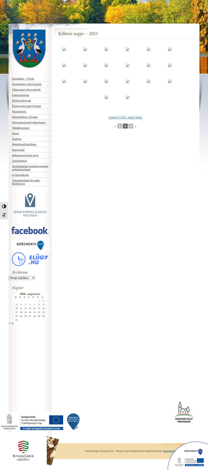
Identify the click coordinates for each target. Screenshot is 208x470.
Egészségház (20, 95)
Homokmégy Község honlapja (23, 28)
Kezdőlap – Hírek (23, 78)
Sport (15, 133)
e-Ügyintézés (20, 175)
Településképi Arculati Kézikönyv (26, 182)
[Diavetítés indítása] (125, 117)
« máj (11, 323)
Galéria (16, 138)
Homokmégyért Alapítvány (29, 122)
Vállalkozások (20, 128)
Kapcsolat (18, 149)
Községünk (19, 111)
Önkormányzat (21, 100)
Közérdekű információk (26, 84)
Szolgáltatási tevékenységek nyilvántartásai (30, 168)
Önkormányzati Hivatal (26, 106)
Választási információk (26, 89)
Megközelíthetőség (24, 144)
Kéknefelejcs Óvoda (25, 117)
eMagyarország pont (25, 155)
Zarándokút (19, 160)
